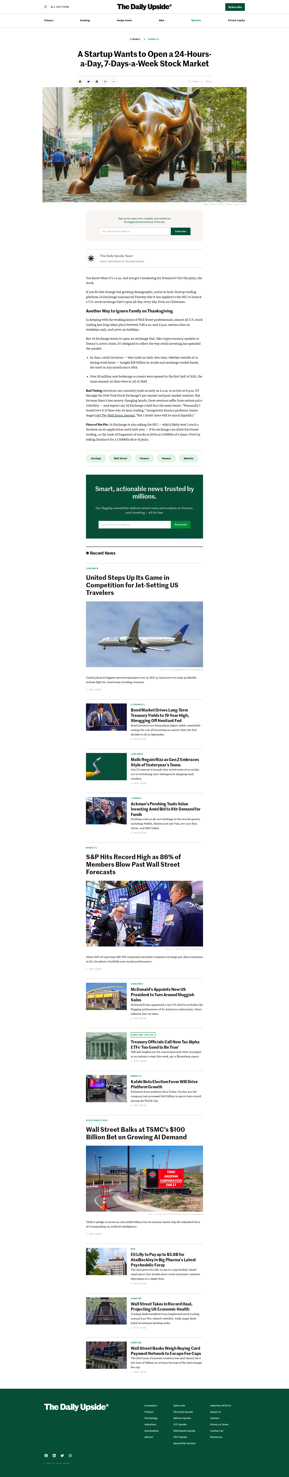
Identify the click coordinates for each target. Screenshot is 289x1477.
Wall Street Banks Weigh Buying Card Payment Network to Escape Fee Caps (166, 1350)
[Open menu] (56, 7)
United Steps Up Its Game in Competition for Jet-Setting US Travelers (132, 585)
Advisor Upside (143, 1035)
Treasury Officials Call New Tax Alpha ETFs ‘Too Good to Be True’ (165, 1044)
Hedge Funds (124, 20)
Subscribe (180, 231)
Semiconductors (97, 1120)
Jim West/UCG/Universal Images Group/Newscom (180, 1214)
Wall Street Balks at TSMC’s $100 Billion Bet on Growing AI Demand (136, 1132)
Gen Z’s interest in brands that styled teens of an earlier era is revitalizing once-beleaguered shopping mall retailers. (165, 774)
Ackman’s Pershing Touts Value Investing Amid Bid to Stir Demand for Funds (165, 809)
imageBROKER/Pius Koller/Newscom (187, 670)
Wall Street (120, 458)
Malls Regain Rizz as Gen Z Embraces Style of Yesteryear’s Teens (165, 761)
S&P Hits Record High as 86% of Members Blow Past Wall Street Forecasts (133, 864)
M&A (161, 20)
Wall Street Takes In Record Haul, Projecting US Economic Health (161, 1306)
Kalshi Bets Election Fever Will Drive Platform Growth (164, 1084)
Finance (48, 20)
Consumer (92, 568)
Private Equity (236, 20)
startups (96, 458)
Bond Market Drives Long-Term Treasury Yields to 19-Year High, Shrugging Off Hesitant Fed (160, 715)
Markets (196, 20)
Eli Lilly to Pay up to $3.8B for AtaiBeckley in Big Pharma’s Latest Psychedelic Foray (163, 1259)
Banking (85, 20)
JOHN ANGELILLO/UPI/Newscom (189, 949)
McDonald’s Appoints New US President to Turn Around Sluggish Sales (162, 994)
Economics (138, 704)
